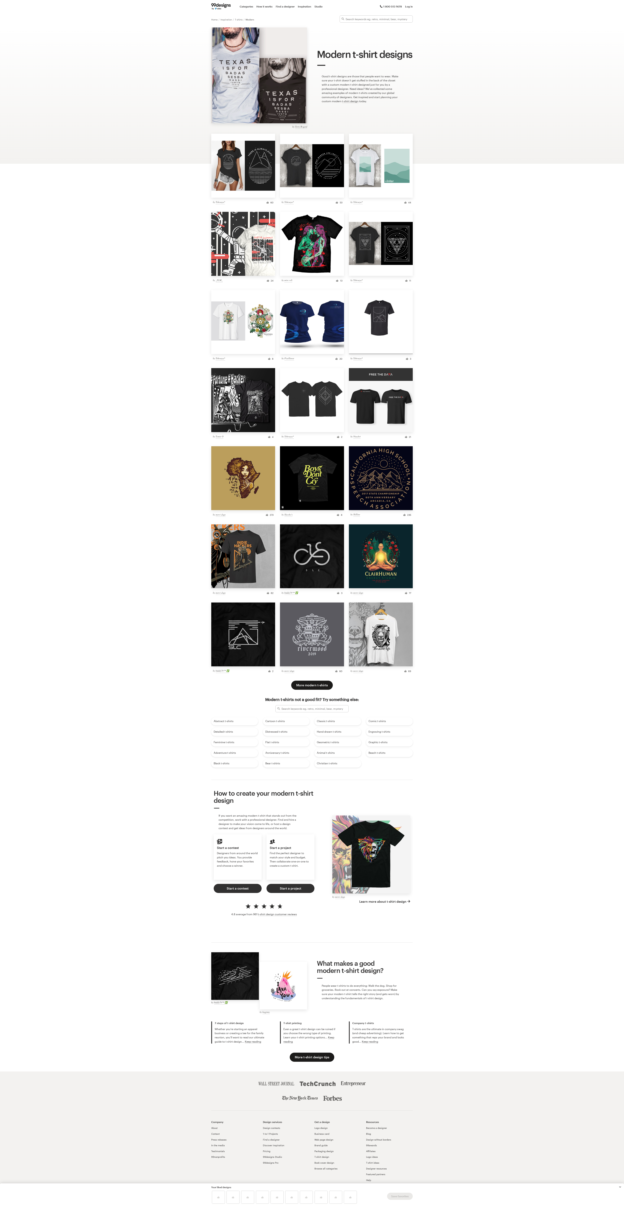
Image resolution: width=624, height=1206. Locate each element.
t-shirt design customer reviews (277, 914)
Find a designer (285, 6)
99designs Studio (272, 1156)
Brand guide (321, 1145)
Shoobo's (288, 514)
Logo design (321, 1128)
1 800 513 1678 (392, 6)
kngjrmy (266, 1012)
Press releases (219, 1139)
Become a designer (376, 1128)
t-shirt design (350, 101)
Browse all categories (326, 1168)
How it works (264, 6)
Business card (321, 1133)
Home (214, 19)
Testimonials (218, 1151)
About (214, 1128)
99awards (371, 1145)
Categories (246, 6)
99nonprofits (218, 1156)
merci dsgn (221, 514)
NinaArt (357, 436)
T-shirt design (321, 1156)
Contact (215, 1133)
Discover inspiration (273, 1145)
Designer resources (376, 1168)
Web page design (323, 1139)
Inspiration (304, 6)
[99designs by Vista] (221, 6)
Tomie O (219, 436)
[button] (620, 1187)
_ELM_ (219, 280)
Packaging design (324, 1151)
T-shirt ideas (372, 1162)
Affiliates (371, 1151)
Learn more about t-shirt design (382, 901)
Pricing (266, 1151)
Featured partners (375, 1174)
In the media (218, 1145)
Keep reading (253, 1041)
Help (368, 1180)
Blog (368, 1133)
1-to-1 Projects (270, 1133)
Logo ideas (372, 1156)
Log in (409, 6)
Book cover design (324, 1162)
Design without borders (378, 1139)
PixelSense (289, 358)
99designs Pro (270, 1162)
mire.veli (288, 280)
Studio (318, 6)
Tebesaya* (220, 202)
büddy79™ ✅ (291, 592)
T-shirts (239, 19)
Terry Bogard (301, 126)
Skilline (356, 514)
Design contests (271, 1128)
